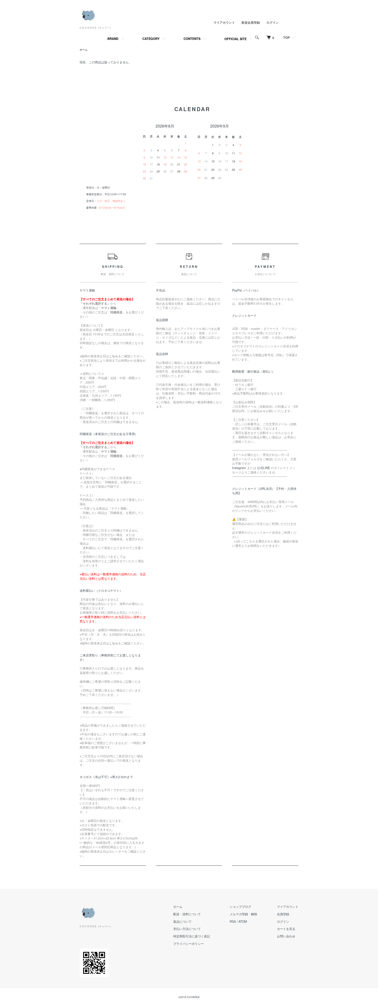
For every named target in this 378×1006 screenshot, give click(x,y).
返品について (182, 921)
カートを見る (286, 928)
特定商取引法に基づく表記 (191, 936)
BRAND (112, 38)
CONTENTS (192, 38)
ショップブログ (240, 906)
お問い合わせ (286, 936)
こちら (113, 356)
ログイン (272, 22)
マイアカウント (224, 22)
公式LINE (263, 468)
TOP (286, 37)
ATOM (242, 921)
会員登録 (283, 914)
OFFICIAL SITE (235, 39)
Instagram (239, 468)
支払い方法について (187, 928)
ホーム (84, 49)
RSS (233, 921)
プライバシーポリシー (188, 943)
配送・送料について (187, 914)
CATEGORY (150, 38)
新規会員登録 (251, 22)
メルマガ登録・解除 (243, 914)
